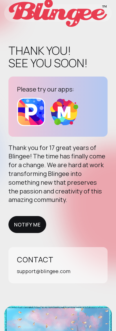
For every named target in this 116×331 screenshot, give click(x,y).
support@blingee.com (43, 271)
